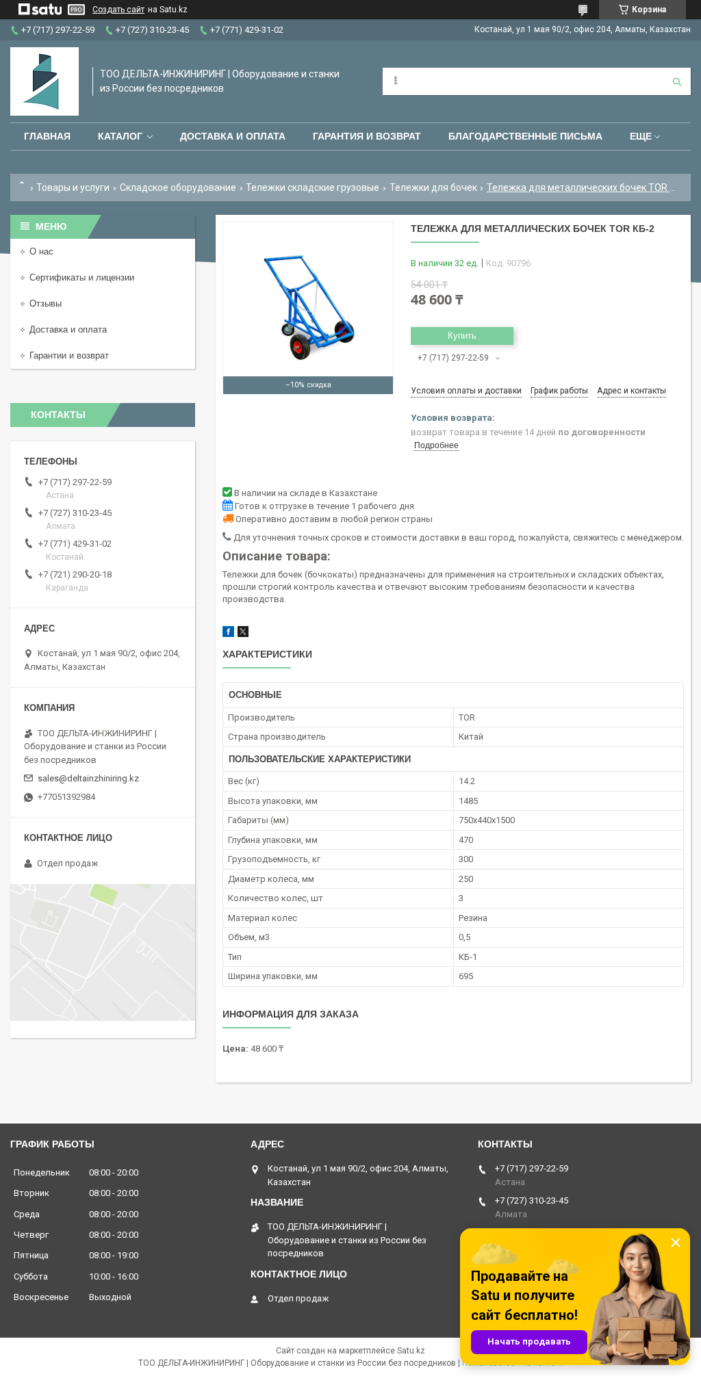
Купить (462, 335)
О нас (41, 251)
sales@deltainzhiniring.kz (88, 778)
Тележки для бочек (433, 187)
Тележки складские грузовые (312, 187)
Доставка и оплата (232, 136)
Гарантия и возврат (367, 136)
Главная (47, 136)
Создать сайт (118, 9)
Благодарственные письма (525, 136)
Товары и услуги (73, 187)
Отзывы (45, 303)
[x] (243, 634)
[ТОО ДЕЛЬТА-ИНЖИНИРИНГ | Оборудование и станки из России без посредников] (44, 81)
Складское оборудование (178, 187)
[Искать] (677, 81)
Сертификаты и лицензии (81, 277)
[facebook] (228, 634)
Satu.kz (411, 1350)
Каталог (120, 136)
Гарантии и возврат (69, 355)
